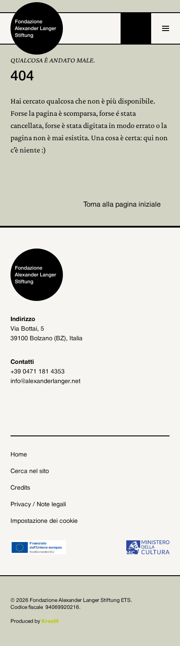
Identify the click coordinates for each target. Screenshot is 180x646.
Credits (20, 488)
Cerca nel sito (29, 471)
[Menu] (165, 28)
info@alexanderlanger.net (45, 381)
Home (18, 455)
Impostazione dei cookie (44, 521)
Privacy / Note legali (38, 505)
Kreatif (50, 621)
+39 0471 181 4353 (37, 372)
